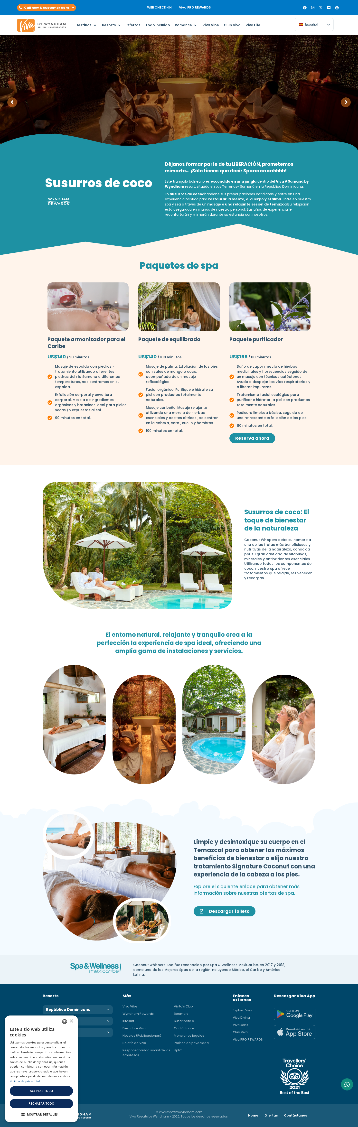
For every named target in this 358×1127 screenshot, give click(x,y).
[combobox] (64, 1021)
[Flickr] (329, 8)
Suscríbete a (184, 1021)
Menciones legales (189, 1035)
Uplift (178, 1050)
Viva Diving (241, 1017)
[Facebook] (305, 8)
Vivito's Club (183, 1006)
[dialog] (41, 1068)
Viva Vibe (129, 1006)
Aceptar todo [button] (41, 1091)
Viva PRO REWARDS (195, 7)
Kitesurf (128, 1021)
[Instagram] (313, 8)
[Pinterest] (337, 8)
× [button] (71, 1021)
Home (253, 1115)
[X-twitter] (321, 8)
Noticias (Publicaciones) (141, 1035)
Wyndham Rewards (138, 1013)
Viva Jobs (240, 1025)
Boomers (181, 1013)
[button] (46, 7)
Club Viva (240, 1032)
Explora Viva (242, 1010)
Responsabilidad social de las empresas (146, 1052)
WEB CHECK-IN (159, 7)
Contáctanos (184, 1028)
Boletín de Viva (134, 1043)
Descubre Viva (134, 1028)
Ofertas (271, 1115)
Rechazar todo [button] (41, 1103)
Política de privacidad (191, 1043)
